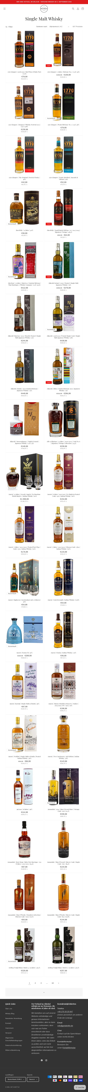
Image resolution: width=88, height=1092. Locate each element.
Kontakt (8, 1023)
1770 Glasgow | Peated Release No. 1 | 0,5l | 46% (63, 125)
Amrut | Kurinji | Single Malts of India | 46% (24, 704)
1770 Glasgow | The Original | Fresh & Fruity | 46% (24, 178)
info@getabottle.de (65, 1026)
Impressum (9, 1028)
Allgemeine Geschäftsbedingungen (13, 1039)
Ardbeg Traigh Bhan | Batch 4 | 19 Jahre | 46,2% (24, 968)
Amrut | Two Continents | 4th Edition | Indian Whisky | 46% (63, 757)
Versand (8, 1033)
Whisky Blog (9, 1013)
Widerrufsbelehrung (12, 1050)
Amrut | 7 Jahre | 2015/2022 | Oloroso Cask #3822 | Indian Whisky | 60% (63, 548)
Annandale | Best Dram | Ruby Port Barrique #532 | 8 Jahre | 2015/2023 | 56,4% (24, 863)
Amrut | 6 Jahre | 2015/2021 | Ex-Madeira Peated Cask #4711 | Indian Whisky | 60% (63, 495)
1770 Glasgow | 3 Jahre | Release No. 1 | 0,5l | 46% (63, 72)
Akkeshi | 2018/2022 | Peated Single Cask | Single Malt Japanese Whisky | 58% (63, 337)
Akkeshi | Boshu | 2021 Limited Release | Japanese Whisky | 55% (24, 389)
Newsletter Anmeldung (13, 1018)
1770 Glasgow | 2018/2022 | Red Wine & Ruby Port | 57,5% (24, 73)
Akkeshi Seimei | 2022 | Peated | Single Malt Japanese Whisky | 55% (63, 284)
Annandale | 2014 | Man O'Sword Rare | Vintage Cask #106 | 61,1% (63, 810)
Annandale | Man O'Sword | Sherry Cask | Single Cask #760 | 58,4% (63, 863)
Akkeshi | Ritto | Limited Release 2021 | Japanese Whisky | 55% (63, 389)
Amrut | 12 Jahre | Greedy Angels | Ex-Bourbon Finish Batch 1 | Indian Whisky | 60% (24, 495)
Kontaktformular (69, 1048)
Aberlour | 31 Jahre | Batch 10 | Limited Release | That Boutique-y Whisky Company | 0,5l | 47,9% (24, 284)
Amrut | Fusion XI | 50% (25, 653)
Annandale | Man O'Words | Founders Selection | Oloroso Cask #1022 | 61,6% (24, 916)
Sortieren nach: (41, 26)
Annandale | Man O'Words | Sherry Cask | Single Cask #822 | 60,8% (63, 916)
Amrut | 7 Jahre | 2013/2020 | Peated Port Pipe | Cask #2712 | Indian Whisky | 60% (24, 548)
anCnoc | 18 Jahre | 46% (24, 809)
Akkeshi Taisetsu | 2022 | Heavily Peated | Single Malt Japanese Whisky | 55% (24, 337)
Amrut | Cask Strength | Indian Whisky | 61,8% (63, 600)
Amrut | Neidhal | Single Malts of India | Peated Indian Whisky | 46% (24, 757)
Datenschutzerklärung (13, 1045)
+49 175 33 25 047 (65, 1012)
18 (53, 983)
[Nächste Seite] (58, 983)
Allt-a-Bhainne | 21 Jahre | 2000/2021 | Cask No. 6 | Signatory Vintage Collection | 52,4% (63, 442)
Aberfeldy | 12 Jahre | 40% (24, 230)
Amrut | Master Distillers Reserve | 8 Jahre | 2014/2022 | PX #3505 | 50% (64, 704)
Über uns (8, 1008)
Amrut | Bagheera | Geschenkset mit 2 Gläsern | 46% (24, 601)
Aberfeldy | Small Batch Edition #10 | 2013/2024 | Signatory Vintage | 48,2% (63, 231)
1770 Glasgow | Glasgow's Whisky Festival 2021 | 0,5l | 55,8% (24, 125)
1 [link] (29, 983)
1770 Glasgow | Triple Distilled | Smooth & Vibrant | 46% (63, 178)
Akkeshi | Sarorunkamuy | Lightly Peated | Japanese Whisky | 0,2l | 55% (24, 442)
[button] (4, 8)
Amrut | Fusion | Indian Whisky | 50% (63, 653)
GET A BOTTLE (15, 1087)
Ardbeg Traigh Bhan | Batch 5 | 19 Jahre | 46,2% (63, 968)
